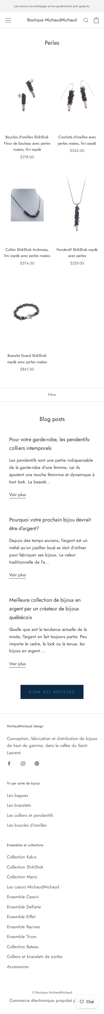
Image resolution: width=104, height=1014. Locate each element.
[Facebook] (9, 763)
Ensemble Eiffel (21, 917)
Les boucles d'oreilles (27, 825)
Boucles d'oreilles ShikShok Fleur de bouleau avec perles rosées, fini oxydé (27, 143)
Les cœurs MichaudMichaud (33, 887)
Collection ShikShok (25, 867)
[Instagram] (23, 763)
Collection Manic (22, 877)
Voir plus (17, 494)
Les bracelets (19, 805)
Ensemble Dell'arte (24, 907)
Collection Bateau (23, 947)
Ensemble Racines (23, 927)
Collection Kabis (21, 857)
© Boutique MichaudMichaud (52, 992)
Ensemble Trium (21, 936)
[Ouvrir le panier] (96, 20)
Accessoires (18, 966)
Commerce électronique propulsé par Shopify (52, 1000)
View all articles (52, 692)
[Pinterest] (37, 763)
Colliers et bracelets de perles (34, 956)
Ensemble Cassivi (23, 897)
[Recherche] (86, 20)
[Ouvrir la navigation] (8, 20)
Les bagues (17, 795)
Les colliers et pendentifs (30, 815)
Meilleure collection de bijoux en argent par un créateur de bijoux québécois (45, 608)
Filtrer (52, 394)
